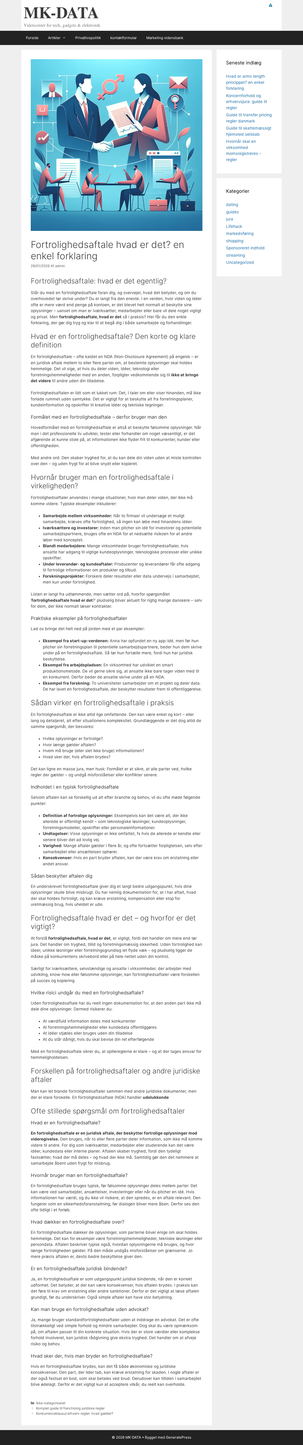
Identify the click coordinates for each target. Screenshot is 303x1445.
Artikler (54, 38)
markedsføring (240, 233)
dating (232, 204)
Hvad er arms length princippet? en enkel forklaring (245, 82)
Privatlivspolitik (88, 38)
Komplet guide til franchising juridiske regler (70, 1408)
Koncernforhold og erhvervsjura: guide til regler (246, 101)
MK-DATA (61, 12)
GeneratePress (178, 1437)
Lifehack (234, 226)
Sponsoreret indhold (245, 248)
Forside (32, 38)
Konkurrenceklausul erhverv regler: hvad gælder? (74, 1413)
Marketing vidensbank (164, 38)
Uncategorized (240, 262)
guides (232, 212)
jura (229, 219)
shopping (234, 240)
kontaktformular (123, 38)
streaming (235, 255)
